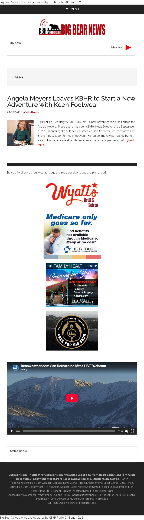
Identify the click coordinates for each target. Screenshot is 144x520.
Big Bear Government (30, 486)
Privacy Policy (44, 495)
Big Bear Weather (41, 482)
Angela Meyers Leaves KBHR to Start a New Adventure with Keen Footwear (71, 101)
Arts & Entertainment (90, 482)
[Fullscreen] (132, 431)
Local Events (111, 482)
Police (103, 486)
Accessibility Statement (21, 495)
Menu (75, 9)
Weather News (81, 490)
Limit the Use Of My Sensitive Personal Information (79, 498)
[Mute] (126, 431)
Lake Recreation (118, 486)
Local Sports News (102, 490)
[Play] (12, 431)
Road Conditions (20, 482)
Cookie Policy (62, 495)
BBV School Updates (59, 490)
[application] (72, 398)
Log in (124, 479)
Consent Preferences (84, 495)
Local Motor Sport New (84, 486)
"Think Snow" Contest (57, 486)
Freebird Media (87, 502)
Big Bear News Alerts (65, 482)
